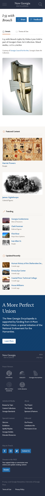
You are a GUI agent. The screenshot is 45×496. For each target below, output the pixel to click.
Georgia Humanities (35, 377)
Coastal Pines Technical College (24, 278)
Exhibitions (5, 426)
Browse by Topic (7, 405)
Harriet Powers (9, 163)
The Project (28, 405)
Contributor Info (29, 426)
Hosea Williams (17, 285)
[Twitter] (17, 451)
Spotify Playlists (7, 429)
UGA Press (9, 377)
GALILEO (22, 377)
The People (28, 408)
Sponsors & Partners (31, 411)
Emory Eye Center (18, 271)
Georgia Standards (8, 411)
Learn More (9, 341)
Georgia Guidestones (20, 219)
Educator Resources (9, 435)
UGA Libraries (22, 389)
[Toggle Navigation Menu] (4, 4)
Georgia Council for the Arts (19, 50)
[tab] (6, 31)
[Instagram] (11, 451)
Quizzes (5, 422)
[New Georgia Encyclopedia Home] (22, 4)
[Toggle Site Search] (40, 4)
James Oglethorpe (10, 197)
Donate (6, 470)
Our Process (28, 422)
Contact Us (26, 451)
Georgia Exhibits (7, 432)
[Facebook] (4, 451)
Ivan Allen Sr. (16, 241)
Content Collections (8, 408)
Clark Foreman (17, 226)
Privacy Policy (19, 489)
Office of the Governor (9, 390)
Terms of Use (6, 489)
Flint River (15, 234)
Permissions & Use (30, 429)
